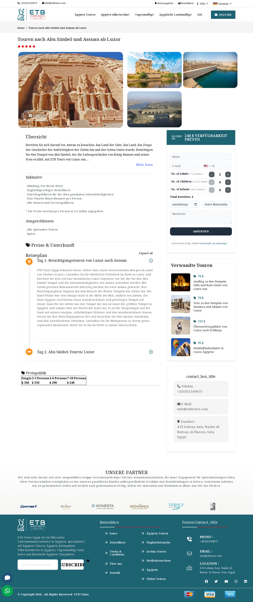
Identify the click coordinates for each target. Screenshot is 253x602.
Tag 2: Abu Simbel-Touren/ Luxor (66, 351)
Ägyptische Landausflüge (175, 14)
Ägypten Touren (85, 14)
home (21, 28)
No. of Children (190, 181)
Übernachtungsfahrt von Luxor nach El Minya (210, 328)
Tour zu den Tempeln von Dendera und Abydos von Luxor (211, 306)
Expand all (146, 253)
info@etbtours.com (55, 3)
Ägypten (152, 569)
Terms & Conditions (117, 553)
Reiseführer (187, 3)
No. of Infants (188, 189)
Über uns (116, 563)
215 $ (201, 321)
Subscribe (72, 565)
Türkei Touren (156, 578)
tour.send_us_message (213, 243)
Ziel (199, 14)
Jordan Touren (156, 551)
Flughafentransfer (159, 542)
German (223, 3)
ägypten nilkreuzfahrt (115, 14)
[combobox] (206, 165)
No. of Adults (187, 173)
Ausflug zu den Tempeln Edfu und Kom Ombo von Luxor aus (211, 285)
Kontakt (115, 572)
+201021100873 (28, 3)
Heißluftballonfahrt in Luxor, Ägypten (209, 350)
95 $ (201, 343)
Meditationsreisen (159, 560)
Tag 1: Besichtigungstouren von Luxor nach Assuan (82, 260)
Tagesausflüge (144, 14)
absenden (201, 231)
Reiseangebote (165, 3)
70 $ (201, 276)
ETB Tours (81, 594)
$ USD (201, 3)
